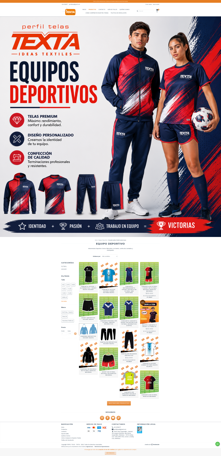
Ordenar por (96, 256)
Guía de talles (112, 9)
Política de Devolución (118, 13)
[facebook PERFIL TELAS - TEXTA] (107, 418)
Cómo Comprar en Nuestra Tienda (97, 13)
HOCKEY (64, 269)
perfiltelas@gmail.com (74, 4)
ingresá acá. (89, 446)
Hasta (69, 331)
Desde (62, 331)
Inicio (84, 9)
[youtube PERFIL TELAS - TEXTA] (113, 418)
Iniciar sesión (156, 4)
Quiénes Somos (124, 9)
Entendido (110, 453)
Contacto (102, 9)
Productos (92, 9)
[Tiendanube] (152, 445)
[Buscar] (137, 11)
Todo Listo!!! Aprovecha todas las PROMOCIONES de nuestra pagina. (110, 1)
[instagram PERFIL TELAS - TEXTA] (102, 418)
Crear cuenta (148, 4)
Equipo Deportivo (103, 240)
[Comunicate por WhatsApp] (217, 444)
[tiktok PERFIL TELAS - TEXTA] (118, 418)
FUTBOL (64, 266)
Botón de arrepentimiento (102, 446)
